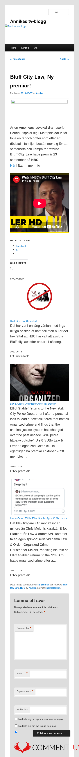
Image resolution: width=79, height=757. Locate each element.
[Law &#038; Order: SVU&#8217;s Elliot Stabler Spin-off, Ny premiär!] (39, 514)
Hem (13, 47)
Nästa (64, 59)
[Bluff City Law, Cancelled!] (39, 317)
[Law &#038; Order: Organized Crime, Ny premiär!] (39, 399)
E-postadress (25, 691)
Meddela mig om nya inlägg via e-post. (37, 725)
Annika (39, 93)
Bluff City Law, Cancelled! (23, 321)
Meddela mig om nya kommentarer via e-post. (41, 719)
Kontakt (25, 47)
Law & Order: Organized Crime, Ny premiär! (33, 403)
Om (35, 47)
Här (12, 165)
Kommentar (24, 628)
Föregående (17, 59)
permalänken (53, 587)
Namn (22, 673)
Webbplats (22, 709)
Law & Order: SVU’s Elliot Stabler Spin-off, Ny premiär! (39, 518)
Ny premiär (43, 584)
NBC (22, 587)
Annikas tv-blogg (28, 21)
